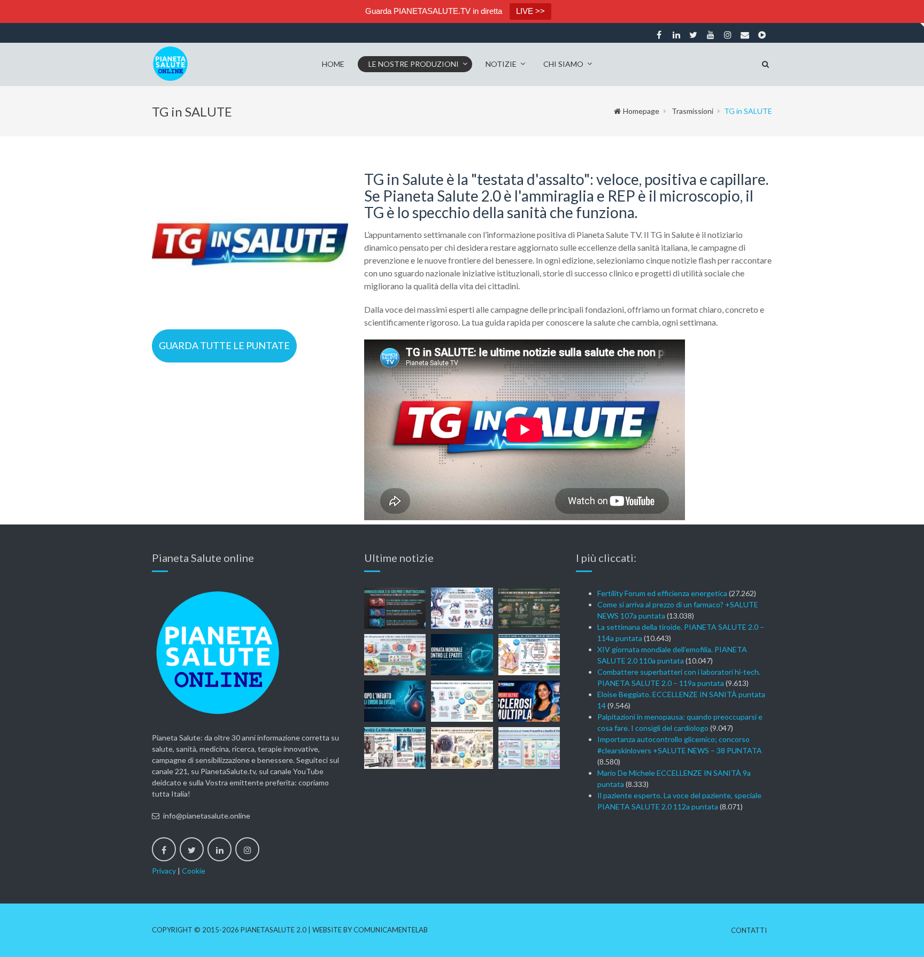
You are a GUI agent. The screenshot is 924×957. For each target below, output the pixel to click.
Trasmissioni (692, 110)
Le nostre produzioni (413, 63)
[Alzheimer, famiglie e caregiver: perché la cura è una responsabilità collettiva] (462, 608)
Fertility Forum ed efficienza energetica (662, 593)
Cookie (193, 870)
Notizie (501, 63)
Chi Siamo (563, 63)
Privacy (164, 870)
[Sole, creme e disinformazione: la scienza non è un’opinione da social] (529, 654)
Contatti (749, 930)
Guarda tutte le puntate (224, 345)
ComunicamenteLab (390, 929)
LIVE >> (530, 11)
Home (333, 63)
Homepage (641, 110)
